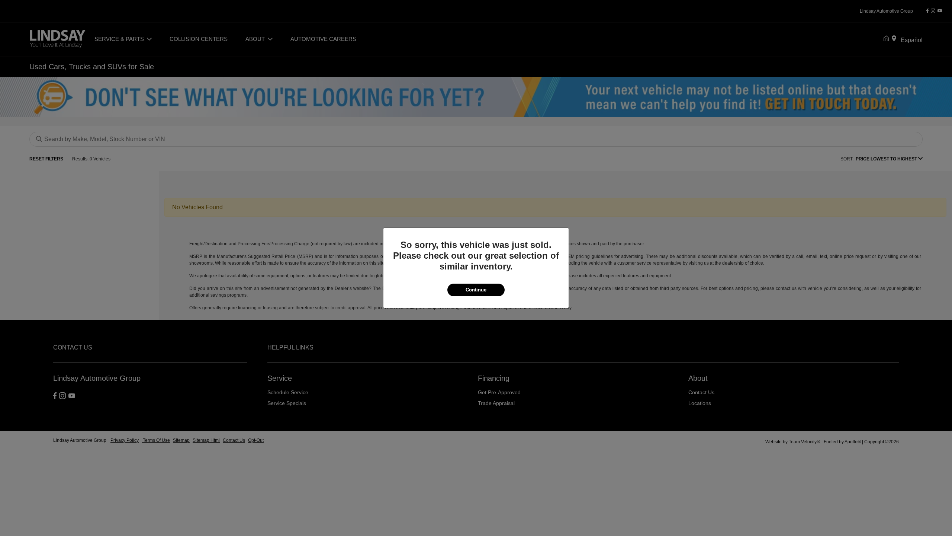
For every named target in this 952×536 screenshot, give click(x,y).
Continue (476, 290)
